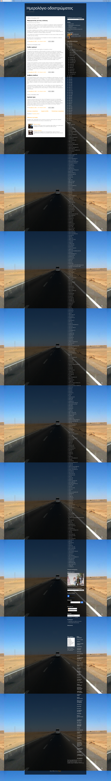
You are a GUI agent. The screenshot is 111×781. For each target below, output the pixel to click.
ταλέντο (69, 489)
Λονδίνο (69, 335)
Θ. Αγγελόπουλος (71, 277)
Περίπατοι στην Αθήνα (72, 421)
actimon (78, 641)
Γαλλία (69, 192)
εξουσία (69, 252)
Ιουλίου (71, 64)
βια (69, 178)
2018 (70, 82)
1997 (70, 115)
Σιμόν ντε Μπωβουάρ (72, 457)
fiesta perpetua (80, 662)
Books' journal (71, 548)
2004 (70, 105)
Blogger (59, 770)
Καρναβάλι (70, 299)
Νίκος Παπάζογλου (71, 377)
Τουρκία (69, 501)
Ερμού (69, 260)
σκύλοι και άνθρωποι (72, 462)
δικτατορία (70, 225)
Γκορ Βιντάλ (70, 196)
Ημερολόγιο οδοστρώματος (71, 594)
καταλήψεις (70, 300)
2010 (70, 95)
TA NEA (69, 565)
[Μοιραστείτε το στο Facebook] (52, 41)
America (69, 545)
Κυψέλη (69, 326)
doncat (78, 655)
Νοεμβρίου (72, 57)
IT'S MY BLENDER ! (79, 672)
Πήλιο (69, 422)
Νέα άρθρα (79, 722)
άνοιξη (69, 152)
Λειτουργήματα (71, 330)
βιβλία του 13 (70, 181)
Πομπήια (70, 440)
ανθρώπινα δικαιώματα (72, 147)
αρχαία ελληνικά (71, 160)
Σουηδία (69, 465)
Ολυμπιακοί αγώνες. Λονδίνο (73, 385)
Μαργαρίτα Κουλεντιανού (73, 345)
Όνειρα (69, 388)
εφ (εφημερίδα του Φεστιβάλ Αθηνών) (75, 265)
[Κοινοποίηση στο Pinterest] (53, 41)
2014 (70, 89)
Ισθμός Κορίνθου (71, 290)
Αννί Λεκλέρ (70, 151)
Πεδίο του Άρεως (71, 412)
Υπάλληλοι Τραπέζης (38, 130)
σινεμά (69, 459)
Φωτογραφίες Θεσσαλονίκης (73, 622)
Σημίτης (69, 456)
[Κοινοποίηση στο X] (51, 41)
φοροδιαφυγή (70, 524)
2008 (70, 98)
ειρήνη (69, 236)
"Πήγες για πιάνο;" (37, 124)
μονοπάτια (70, 362)
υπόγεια (69, 511)
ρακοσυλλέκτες (71, 448)
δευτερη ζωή (70, 208)
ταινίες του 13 (70, 487)
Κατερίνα (70, 303)
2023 (70, 47)
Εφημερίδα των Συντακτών (73, 266)
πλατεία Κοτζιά (71, 425)
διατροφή (70, 221)
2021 (70, 77)
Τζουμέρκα (70, 493)
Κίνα (69, 306)
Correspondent (80, 653)
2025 (70, 44)
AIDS (69, 544)
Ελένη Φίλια (70, 245)
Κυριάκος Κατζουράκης (72, 324)
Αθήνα (69, 133)
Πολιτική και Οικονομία (72, 433)
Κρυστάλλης (70, 320)
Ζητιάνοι (69, 270)
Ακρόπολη (70, 138)
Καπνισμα (70, 297)
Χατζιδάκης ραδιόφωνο (72, 529)
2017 (70, 84)
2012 (70, 92)
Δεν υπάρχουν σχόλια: (42, 41)
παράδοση (70, 401)
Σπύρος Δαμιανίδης (72, 467)
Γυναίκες (70, 203)
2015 (70, 87)
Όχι (69, 395)
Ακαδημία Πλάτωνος (72, 137)
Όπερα (69, 391)
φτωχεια (69, 527)
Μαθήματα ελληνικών (72, 27)
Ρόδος (69, 450)
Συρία (69, 476)
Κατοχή (69, 304)
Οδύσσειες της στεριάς (32, 117)
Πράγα (69, 443)
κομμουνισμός (71, 314)
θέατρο (69, 280)
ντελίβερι (70, 381)
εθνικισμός (70, 235)
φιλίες (69, 521)
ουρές (69, 394)
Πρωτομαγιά (70, 446)
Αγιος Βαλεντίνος (71, 131)
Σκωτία (69, 463)
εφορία (69, 267)
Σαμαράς (70, 453)
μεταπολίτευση (71, 351)
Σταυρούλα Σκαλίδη (79, 738)
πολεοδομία (70, 429)
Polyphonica (70, 561)
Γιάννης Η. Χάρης (79, 695)
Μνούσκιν (70, 360)
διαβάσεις (70, 216)
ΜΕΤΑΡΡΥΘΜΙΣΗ (71, 352)
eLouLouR (79, 660)
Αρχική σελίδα (44, 111)
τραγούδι (70, 503)
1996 (70, 116)
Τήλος (69, 494)
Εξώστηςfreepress (71, 253)
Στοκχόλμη (70, 470)
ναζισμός (70, 371)
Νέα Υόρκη (70, 374)
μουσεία (69, 367)
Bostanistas (70, 549)
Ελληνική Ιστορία (71, 247)
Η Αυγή (69, 273)
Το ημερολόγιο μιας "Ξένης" (80, 749)
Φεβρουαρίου (72, 72)
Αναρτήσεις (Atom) (35, 113)
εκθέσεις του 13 (71, 239)
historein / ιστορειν (79, 669)
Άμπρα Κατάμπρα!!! (79, 685)
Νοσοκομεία (70, 379)
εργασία (69, 259)
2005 (70, 103)
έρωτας (69, 262)
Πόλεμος (70, 428)
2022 (70, 76)
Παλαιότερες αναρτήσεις (58, 111)
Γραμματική (70, 201)
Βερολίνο (70, 177)
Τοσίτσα (69, 499)
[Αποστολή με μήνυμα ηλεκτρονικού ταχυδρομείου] (48, 41)
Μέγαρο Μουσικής (71, 348)
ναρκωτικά (70, 372)
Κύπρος (69, 323)
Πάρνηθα (70, 408)
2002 (70, 108)
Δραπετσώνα (70, 228)
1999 (70, 113)
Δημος (69, 212)
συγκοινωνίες (70, 473)
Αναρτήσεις (71, 608)
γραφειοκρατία (71, 202)
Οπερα (69, 389)
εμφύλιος (70, 249)
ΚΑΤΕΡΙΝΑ (79, 713)
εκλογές (69, 242)
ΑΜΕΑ (69, 141)
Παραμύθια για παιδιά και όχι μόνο (74, 621)
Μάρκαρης (70, 347)
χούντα (69, 532)
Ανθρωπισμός (71, 148)
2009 (70, 97)
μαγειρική (70, 340)
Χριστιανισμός (71, 534)
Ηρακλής (70, 276)
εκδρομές (70, 238)
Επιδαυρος (70, 256)
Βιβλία (69, 179)
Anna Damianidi (75, 34)
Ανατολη (70, 145)
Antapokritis (79, 646)
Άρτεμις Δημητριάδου (72, 158)
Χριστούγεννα (71, 535)
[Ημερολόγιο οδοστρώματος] (68, 596)
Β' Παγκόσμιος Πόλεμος (72, 169)
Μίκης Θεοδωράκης (72, 357)
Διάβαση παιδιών (32, 75)
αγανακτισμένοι (71, 128)
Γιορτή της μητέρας (71, 195)
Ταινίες (69, 486)
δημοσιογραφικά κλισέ (72, 213)
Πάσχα (69, 409)
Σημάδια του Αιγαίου (79, 732)
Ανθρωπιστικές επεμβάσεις (73, 150)
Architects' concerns (79, 649)
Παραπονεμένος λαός (72, 402)
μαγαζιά (69, 338)
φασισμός (70, 514)
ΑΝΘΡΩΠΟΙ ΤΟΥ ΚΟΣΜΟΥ (80, 692)
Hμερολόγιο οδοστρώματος (50, 8)
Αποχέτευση (70, 155)
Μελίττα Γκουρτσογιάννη (80, 716)
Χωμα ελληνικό (71, 538)
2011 (70, 93)
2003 (70, 106)
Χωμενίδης (70, 539)
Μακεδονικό (70, 343)
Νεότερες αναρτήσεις (32, 111)
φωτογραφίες (70, 528)
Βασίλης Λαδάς (71, 172)
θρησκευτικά (70, 287)
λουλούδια (70, 337)
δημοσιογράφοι (71, 215)
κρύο (69, 318)
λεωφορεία (70, 333)
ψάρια (69, 541)
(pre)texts (79, 677)
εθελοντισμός (70, 230)
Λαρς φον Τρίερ (71, 327)
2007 (70, 100)
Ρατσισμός (70, 449)
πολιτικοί (70, 435)
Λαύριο (69, 328)
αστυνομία (70, 164)
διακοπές (70, 219)
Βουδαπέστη (70, 189)
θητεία (69, 283)
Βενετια (69, 175)
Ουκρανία (70, 392)
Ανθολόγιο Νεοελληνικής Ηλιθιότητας (79, 688)
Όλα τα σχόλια (72, 610)
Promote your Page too (71, 597)
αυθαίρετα (70, 167)
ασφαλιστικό (70, 165)
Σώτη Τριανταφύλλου (72, 483)
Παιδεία (69, 398)
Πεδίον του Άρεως (71, 413)
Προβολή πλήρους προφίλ (76, 35)
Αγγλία (69, 130)
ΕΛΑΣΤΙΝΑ (79, 706)
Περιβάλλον (70, 418)
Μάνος (69, 344)
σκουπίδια (70, 460)
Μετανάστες (70, 350)
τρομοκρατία (70, 507)
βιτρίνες (69, 186)
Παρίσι (69, 405)
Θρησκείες (70, 286)
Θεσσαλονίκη (70, 282)
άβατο (69, 125)
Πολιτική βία (70, 432)
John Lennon (70, 555)
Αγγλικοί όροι (31, 97)
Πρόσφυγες (70, 445)
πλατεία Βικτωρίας (71, 423)
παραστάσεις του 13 (72, 404)
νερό (69, 375)
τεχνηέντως (79, 740)
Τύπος (69, 510)
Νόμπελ (69, 378)
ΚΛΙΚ (69, 307)
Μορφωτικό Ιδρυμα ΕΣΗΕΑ (73, 364)
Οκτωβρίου (72, 59)
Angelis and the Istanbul (80, 644)
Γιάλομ (69, 194)
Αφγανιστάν (70, 168)
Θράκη (69, 284)
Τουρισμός (70, 500)
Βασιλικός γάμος (71, 174)
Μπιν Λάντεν (70, 369)
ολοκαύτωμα (70, 384)
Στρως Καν (70, 472)
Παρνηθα (70, 406)
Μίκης (69, 355)
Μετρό (69, 354)
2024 (70, 46)
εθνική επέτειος (71, 232)
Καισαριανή (70, 293)
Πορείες (69, 442)
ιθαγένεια (70, 289)
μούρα (69, 365)
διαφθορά (70, 222)
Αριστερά (70, 157)
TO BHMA (70, 566)
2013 (70, 90)
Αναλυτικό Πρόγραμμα (72, 144)
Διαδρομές (70, 218)
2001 (70, 110)
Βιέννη (69, 184)
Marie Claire (70, 558)
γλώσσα (69, 199)
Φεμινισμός (70, 516)
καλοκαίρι (70, 294)
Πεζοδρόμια (70, 415)
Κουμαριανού (70, 317)
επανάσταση (70, 255)
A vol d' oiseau (80, 639)
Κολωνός (70, 311)
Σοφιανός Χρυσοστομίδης (73, 466)
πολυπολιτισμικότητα (72, 438)
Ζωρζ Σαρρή (70, 272)
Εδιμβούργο (70, 229)
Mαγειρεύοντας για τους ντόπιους (37, 20)
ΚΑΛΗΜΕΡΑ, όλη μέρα (79, 711)
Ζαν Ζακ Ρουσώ (71, 269)
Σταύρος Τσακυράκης (72, 469)
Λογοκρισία (70, 334)
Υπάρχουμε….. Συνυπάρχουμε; (80, 755)
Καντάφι (69, 296)
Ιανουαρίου (72, 74)
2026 (70, 43)
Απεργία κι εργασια (72, 154)
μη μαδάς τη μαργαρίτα (79, 720)
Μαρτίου (71, 70)
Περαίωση (70, 416)
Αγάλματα (70, 127)
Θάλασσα (70, 279)
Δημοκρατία (70, 211)
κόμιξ (69, 313)
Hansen (69, 554)
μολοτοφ (69, 361)
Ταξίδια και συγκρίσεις (72, 492)
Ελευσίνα (70, 246)
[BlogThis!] (50, 41)
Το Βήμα (70, 496)
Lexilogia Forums (79, 675)
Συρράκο (70, 477)
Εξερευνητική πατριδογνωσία (73, 250)
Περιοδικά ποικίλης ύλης (73, 419)
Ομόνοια (70, 387)
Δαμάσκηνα (70, 206)
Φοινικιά (69, 522)
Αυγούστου (72, 62)
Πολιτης (78, 727)
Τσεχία (69, 509)
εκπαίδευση (70, 243)
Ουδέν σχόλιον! (32, 47)
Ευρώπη (70, 263)
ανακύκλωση (70, 142)
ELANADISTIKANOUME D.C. (80, 658)
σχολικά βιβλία (71, 482)
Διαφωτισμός (70, 223)
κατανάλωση (70, 301)
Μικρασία (70, 358)
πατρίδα (69, 411)
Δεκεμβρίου (72, 49)
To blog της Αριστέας (79, 680)
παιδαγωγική (70, 396)
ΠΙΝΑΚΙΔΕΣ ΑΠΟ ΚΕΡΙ (79, 725)
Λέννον (69, 331)
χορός (69, 531)
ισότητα (69, 291)
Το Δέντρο (70, 497)
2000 (70, 111)
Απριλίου (71, 69)
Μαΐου (71, 67)
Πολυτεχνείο (70, 439)
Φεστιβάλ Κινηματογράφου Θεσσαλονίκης (76, 517)
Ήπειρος (70, 274)
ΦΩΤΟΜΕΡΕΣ (79, 758)
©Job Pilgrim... (80, 682)
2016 (70, 85)
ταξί (69, 490)
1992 (70, 118)
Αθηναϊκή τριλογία (71, 134)
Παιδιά (69, 399)
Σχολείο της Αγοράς (72, 480)
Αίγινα (69, 135)
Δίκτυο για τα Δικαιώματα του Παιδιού (79, 701)
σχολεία (69, 479)
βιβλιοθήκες (70, 182)
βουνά (69, 191)
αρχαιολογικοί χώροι (72, 162)
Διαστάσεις (79, 704)
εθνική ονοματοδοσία (72, 233)
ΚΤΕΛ (69, 321)
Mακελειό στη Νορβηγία (72, 556)
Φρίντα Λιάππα (71, 525)
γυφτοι (69, 205)
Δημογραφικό (70, 209)
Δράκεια (69, 226)
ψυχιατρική (70, 542)
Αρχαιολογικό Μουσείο (72, 161)
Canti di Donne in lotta (72, 551)
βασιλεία (70, 171)
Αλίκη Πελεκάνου (71, 140)
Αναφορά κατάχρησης (72, 569)
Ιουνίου (71, 65)
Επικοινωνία (70, 257)
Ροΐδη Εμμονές (80, 729)
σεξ (69, 455)
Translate (76, 617)
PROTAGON (70, 562)
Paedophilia (70, 559)
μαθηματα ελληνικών (72, 341)
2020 (70, 79)
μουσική (69, 368)
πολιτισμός (70, 436)
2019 (70, 80)
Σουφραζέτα (79, 735)
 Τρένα (70, 124)
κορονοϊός (70, 316)
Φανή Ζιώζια (70, 513)
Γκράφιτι (69, 198)
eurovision (70, 552)
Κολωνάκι (70, 310)
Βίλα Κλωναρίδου (71, 185)
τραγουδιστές (70, 504)
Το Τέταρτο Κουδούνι (79, 752)
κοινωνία (70, 308)
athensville (79, 651)
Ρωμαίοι (69, 452)
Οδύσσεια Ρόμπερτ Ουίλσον (73, 382)
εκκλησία (70, 240)
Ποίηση (69, 426)
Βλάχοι (69, 188)
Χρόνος (69, 537)
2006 (70, 102)
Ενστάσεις (79, 708)
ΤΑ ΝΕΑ (69, 484)
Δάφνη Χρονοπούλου (80, 698)
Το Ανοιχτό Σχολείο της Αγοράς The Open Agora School (79, 744)
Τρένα (69, 506)
